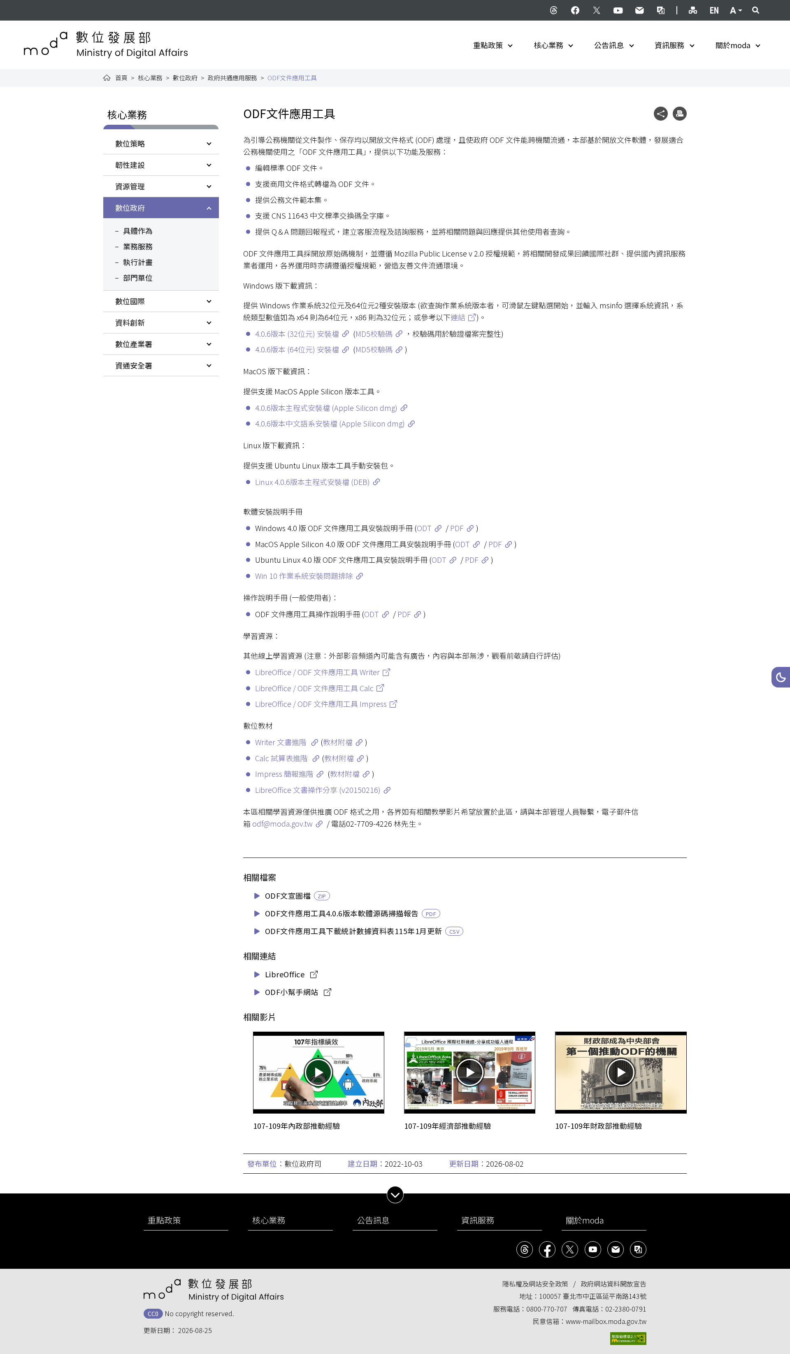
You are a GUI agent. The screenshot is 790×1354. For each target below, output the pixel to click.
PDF (457, 527)
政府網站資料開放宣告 (613, 1284)
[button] (780, 677)
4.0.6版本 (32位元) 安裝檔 (297, 333)
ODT (424, 527)
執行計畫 (138, 261)
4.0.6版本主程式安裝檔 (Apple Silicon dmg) (326, 407)
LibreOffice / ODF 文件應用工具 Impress (321, 703)
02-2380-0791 (625, 1309)
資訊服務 (669, 45)
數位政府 (185, 77)
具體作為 (138, 230)
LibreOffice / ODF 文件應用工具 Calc (314, 688)
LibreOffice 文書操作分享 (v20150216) (318, 789)
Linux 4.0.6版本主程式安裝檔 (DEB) (312, 481)
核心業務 (548, 45)
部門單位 (138, 277)
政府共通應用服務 (232, 77)
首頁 (121, 77)
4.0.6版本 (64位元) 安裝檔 (297, 349)
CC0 (153, 1313)
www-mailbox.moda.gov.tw (606, 1321)
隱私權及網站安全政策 (535, 1284)
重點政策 (488, 45)
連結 (458, 317)
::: (29, 5)
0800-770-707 (546, 1309)
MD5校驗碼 (374, 333)
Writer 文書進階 (281, 741)
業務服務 (138, 246)
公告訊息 (609, 45)
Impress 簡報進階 (284, 773)
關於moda (733, 45)
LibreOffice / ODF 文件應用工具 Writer (317, 672)
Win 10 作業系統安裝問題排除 (304, 575)
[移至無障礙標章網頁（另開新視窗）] (628, 1338)
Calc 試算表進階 (282, 758)
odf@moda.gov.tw (282, 823)
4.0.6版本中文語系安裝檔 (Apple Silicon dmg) (330, 423)
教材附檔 (338, 741)
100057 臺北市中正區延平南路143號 (592, 1296)
